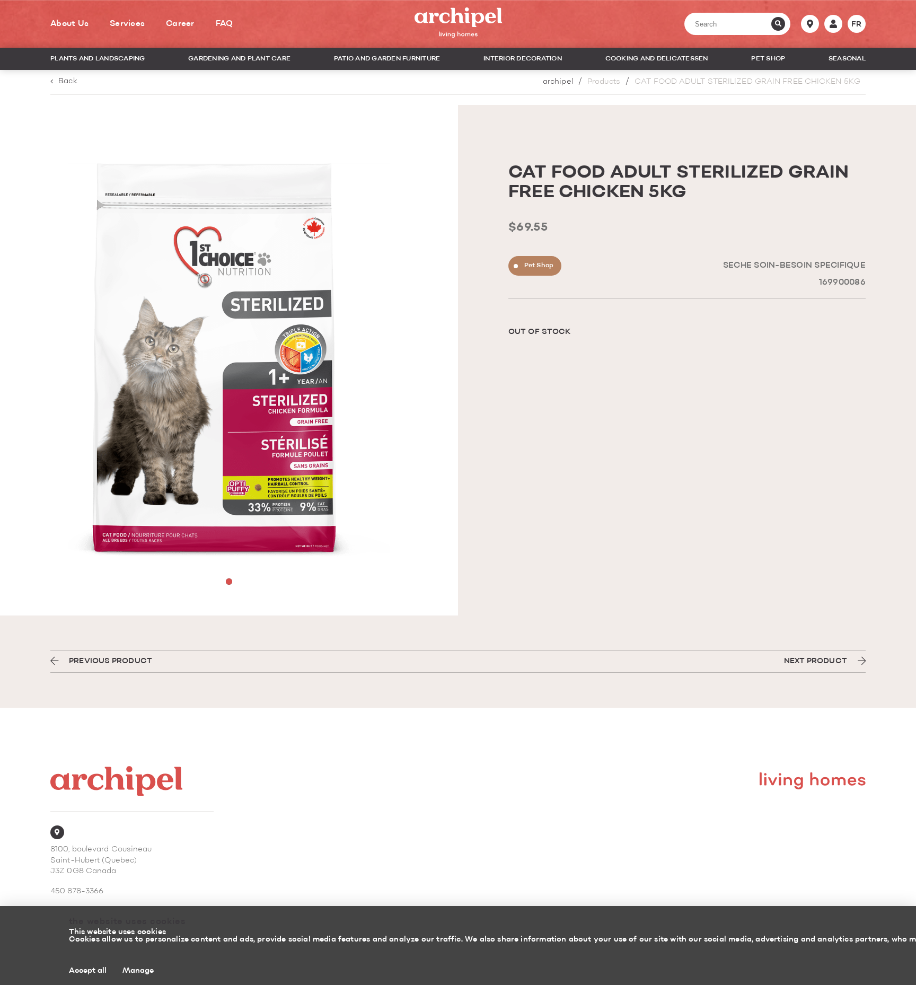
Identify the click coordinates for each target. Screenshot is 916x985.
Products (603, 81)
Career (180, 24)
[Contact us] (810, 24)
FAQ (224, 24)
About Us (69, 24)
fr (856, 24)
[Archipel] (458, 24)
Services (127, 24)
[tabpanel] (229, 360)
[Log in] (833, 24)
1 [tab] (229, 581)
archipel (558, 81)
